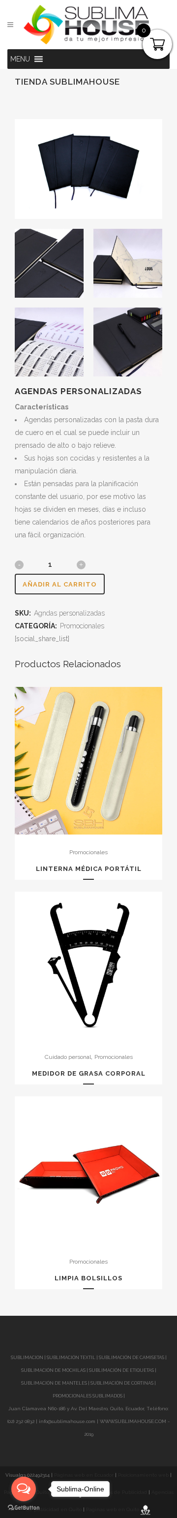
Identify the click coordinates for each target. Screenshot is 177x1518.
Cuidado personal (68, 1056)
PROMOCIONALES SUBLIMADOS (87, 1396)
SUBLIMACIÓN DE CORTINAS (122, 1383)
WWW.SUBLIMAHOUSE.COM (133, 1421)
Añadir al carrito (60, 584)
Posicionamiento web (143, 1475)
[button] (20, 59)
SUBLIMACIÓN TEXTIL (71, 1357)
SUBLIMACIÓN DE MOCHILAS (53, 1370)
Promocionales (82, 626)
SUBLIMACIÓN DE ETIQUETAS (121, 1370)
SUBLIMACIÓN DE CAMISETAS (131, 1357)
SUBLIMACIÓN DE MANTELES (54, 1383)
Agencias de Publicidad (118, 1492)
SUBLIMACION (27, 1357)
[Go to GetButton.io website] (23, 1508)
